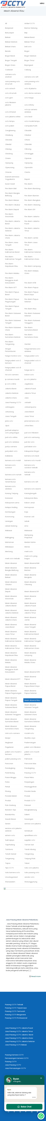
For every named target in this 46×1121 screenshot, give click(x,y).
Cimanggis (28, 153)
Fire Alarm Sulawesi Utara (13, 328)
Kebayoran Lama (12, 502)
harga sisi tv (29, 370)
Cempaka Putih (30, 126)
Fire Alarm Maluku (12, 273)
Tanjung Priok (29, 858)
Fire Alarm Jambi (31, 238)
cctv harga (28, 98)
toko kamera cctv (12, 872)
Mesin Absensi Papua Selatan (30, 691)
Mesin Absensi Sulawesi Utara (30, 713)
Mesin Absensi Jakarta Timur (30, 611)
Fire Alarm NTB (30, 283)
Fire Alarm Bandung (32, 188)
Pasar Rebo (29, 777)
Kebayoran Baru (31, 498)
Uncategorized (11, 877)
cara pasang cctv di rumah (12, 82)
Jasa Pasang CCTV (13, 402)
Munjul (7, 738)
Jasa (26, 398)
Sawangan (28, 819)
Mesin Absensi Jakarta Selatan (11, 611)
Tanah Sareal (10, 854)
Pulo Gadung (10, 805)
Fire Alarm (28, 184)
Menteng (9, 551)
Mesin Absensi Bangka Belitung (11, 569)
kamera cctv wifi (31, 482)
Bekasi (7, 37)
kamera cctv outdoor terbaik (31, 466)
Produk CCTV (29, 800)
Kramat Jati (29, 516)
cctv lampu (10, 121)
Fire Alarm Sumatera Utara (31, 335)
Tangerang (29, 854)
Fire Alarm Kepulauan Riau (11, 264)
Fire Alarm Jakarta (31, 216)
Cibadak (27, 130)
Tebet (27, 863)
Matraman (9, 542)
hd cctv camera (11, 374)
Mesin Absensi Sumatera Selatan (32, 720)
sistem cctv (10, 835)
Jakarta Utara (11, 398)
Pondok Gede (30, 791)
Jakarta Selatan (11, 393)
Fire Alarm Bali (10, 188)
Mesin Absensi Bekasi (11, 576)
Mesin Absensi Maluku (11, 661)
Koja (26, 512)
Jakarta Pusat (30, 388)
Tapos (7, 863)
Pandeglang (10, 768)
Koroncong (9, 516)
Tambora (9, 849)
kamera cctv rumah (13, 474)
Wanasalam (10, 882)
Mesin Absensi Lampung (30, 654)
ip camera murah (12, 379)
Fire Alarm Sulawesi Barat (13, 314)
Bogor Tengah (11, 60)
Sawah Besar (10, 819)
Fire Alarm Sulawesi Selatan (32, 314)
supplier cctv (29, 840)
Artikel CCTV (29, 23)
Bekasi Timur (29, 42)
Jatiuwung (9, 412)
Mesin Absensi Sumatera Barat (12, 720)
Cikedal (8, 144)
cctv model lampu (32, 121)
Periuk (7, 786)
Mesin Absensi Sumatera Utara (12, 727)
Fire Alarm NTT (11, 287)
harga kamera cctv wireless (32, 350)
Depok (27, 179)
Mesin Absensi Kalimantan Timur (12, 647)
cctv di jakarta (30, 88)
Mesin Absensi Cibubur (11, 583)
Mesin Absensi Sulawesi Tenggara (13, 713)
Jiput (7, 425)
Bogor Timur (29, 60)
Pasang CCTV (30, 773)
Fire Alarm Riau (30, 308)
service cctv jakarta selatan (13, 829)
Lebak (26, 521)
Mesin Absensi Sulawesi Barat (11, 706)
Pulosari (27, 805)
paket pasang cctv (13, 759)
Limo (26, 526)
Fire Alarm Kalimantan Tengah (13, 257)
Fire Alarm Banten (31, 195)
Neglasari (9, 742)
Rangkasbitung (30, 810)
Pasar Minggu (10, 777)
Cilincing (27, 149)
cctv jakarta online (12, 116)
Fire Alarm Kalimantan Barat (12, 250)
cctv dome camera (32, 93)
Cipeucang (9, 167)
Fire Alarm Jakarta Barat (12, 222)
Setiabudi (28, 831)
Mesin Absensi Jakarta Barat (11, 604)
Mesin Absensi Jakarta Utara (11, 618)
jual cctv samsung (32, 437)
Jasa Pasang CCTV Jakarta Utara (19, 1038)
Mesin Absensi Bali (31, 563)
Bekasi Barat (29, 37)
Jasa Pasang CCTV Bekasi (16, 1045)
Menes (27, 547)
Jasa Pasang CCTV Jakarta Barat (19, 1035)
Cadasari (9, 69)
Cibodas (8, 140)
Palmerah (28, 759)
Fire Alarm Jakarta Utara (12, 236)
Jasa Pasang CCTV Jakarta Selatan (20, 1041)
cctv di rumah (11, 93)
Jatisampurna (30, 407)
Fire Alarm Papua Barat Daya (31, 293)
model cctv (29, 733)
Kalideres (9, 456)
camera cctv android (10, 75)
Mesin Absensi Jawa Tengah (30, 625)
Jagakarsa (28, 384)
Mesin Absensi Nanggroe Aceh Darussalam (11, 669)
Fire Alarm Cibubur (12, 205)
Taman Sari (29, 844)
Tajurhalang (10, 844)
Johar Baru (28, 425)
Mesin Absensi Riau (32, 700)
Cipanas (27, 158)
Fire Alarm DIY (29, 209)
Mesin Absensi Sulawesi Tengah (31, 706)
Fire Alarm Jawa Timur (30, 243)
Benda (7, 51)
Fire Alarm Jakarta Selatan (12, 229)
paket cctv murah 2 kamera (13, 753)
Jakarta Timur (30, 393)
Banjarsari (9, 28)
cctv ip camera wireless (30, 110)
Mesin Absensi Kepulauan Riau (11, 654)
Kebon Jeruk (29, 502)
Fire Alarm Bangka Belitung (12, 194)
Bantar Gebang (30, 28)
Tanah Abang (30, 849)
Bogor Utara (10, 65)
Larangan (9, 521)
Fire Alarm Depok (12, 209)
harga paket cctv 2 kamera (13, 361)
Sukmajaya (9, 840)
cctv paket (9, 126)
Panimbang (10, 773)
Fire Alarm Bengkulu (32, 200)
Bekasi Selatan (11, 42)
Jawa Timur (29, 416)
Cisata (27, 172)
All (6, 23)
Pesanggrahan (30, 786)
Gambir (27, 344)
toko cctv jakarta (31, 868)
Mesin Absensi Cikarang (30, 583)
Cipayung (9, 163)
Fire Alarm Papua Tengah (12, 307)
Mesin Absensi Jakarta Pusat (30, 604)
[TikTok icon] (37, 1111)
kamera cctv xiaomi (32, 489)
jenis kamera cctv (31, 421)
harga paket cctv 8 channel (13, 368)
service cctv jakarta (32, 823)
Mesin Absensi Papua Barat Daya (32, 684)
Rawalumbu (10, 814)
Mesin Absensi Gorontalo (11, 597)
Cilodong (9, 153)
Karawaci (9, 498)
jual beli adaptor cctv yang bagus (12, 431)
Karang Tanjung (11, 493)
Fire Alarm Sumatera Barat (31, 328)
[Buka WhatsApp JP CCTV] (41, 1116)
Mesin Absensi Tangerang (30, 727)
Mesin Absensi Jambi (30, 618)
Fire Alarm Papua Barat (12, 293)
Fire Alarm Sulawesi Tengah (13, 321)
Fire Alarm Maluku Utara (31, 272)
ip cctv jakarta (30, 379)
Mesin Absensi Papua (30, 677)
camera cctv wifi (31, 77)
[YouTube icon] (26, 1111)
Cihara (27, 140)
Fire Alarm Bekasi (12, 200)
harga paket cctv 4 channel (32, 361)
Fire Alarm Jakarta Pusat (31, 222)
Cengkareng (10, 130)
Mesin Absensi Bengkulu (30, 576)
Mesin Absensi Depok (11, 590)
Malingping (9, 537)
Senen (7, 823)
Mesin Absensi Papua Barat (11, 684)
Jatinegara (9, 407)
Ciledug (8, 149)
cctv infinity (29, 105)
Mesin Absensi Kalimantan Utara (31, 647)
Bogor (26, 51)
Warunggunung (30, 882)
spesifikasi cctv (30, 835)
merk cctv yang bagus (30, 557)
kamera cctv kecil (31, 456)
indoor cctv (29, 374)
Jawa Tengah (10, 416)
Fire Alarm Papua (31, 287)
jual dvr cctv (29, 442)
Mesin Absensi (11, 563)
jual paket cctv (11, 451)
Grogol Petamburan (10, 350)
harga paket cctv (31, 356)
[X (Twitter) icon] (20, 1111)
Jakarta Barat (11, 388)
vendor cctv (29, 877)
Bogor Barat (10, 56)
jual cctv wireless (12, 442)
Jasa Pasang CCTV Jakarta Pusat (19, 1028)
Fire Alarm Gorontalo (9, 215)
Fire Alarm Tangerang (9, 342)
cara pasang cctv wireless (31, 82)
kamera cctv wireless (10, 487)
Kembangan (10, 512)
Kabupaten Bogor (31, 451)
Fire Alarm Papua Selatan (31, 300)
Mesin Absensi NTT (12, 679)
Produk (27, 796)
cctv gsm (9, 98)
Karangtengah (30, 493)
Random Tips (10, 810)
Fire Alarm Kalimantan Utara (31, 257)
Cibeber (27, 135)
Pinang (8, 791)
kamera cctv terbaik (29, 473)
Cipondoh (28, 167)
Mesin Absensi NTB (32, 672)
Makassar (28, 530)
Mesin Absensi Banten (30, 569)
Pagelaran (9, 747)
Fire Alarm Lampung (32, 266)
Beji (25, 33)
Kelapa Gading (11, 507)
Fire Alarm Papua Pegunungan (12, 300)
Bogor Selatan (30, 56)
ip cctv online (10, 384)
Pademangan (30, 742)
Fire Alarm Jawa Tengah (11, 243)
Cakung (27, 69)
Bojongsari (28, 65)
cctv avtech (10, 88)
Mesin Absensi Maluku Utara (30, 661)
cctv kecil (28, 116)
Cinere (8, 158)
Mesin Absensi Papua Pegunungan (13, 691)
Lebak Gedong (11, 526)
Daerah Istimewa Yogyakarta (12, 178)
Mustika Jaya (29, 738)
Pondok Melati (11, 796)
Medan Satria (30, 542)
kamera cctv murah (32, 460)
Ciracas (8, 172)
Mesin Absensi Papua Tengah (11, 699)
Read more (36, 976)
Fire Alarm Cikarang (32, 205)
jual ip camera (11, 446)
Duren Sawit (10, 184)
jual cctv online (11, 437)
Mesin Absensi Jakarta (30, 597)
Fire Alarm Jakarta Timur (31, 229)
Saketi (27, 814)
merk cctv (28, 551)
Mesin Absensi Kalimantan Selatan (13, 639)
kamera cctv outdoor (10, 466)
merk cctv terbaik (12, 558)
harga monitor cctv (13, 356)
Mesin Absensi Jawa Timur (11, 632)
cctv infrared (10, 112)
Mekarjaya (9, 547)
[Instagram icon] (31, 1111)
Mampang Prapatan (28, 536)
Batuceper (9, 33)
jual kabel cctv (30, 446)
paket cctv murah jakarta (31, 753)
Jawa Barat (29, 412)
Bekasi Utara (10, 46)
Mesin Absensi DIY (31, 591)
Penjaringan (29, 782)
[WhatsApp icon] (8, 1111)
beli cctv (27, 46)
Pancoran (9, 763)
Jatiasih (27, 402)
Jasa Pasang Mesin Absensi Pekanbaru (22, 920)
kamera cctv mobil (13, 460)
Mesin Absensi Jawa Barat (11, 625)
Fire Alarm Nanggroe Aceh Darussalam (11, 280)
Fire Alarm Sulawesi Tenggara (32, 321)
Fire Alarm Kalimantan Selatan (32, 250)
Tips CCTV (9, 868)
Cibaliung (9, 135)
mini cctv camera (12, 733)
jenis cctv (9, 421)
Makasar (8, 530)
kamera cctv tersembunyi (10, 480)
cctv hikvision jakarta (10, 103)
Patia (7, 782)
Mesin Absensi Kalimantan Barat (31, 632)
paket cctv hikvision (32, 747)
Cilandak (28, 144)
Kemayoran (29, 507)
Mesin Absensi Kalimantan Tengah (32, 639)
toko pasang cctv (31, 872)
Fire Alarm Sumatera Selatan (12, 335)
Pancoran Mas (30, 763)
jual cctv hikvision (31, 433)
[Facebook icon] (14, 1111)
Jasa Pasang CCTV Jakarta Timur (19, 1031)
